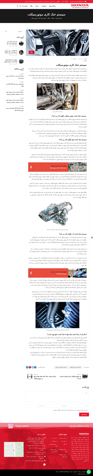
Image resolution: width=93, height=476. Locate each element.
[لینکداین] (27, 367)
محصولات (54, 441)
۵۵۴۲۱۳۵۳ (64, 1)
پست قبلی (79, 374)
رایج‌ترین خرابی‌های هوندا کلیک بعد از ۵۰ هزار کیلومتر (10, 60)
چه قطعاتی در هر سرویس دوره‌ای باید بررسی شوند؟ (11, 51)
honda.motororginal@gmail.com (77, 1)
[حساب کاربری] (20, 6)
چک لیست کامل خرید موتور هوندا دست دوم (12, 42)
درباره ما (54, 438)
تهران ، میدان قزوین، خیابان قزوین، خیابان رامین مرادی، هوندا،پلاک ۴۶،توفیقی (41, 1)
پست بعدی (36, 374)
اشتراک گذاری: (41, 367)
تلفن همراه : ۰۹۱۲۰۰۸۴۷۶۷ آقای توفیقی (36, 448)
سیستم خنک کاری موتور (61, 367)
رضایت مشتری (62, 438)
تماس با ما (63, 441)
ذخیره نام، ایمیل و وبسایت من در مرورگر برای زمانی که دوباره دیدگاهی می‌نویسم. (70, 410)
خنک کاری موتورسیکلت (75, 367)
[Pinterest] (30, 367)
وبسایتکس (75, 473)
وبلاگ (52, 18)
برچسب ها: (86, 367)
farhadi (72, 58)
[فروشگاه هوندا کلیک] (80, 6)
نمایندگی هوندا (58, 18)
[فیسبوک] (35, 367)
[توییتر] (32, 367)
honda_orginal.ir (22, 426)
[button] (89, 472)
